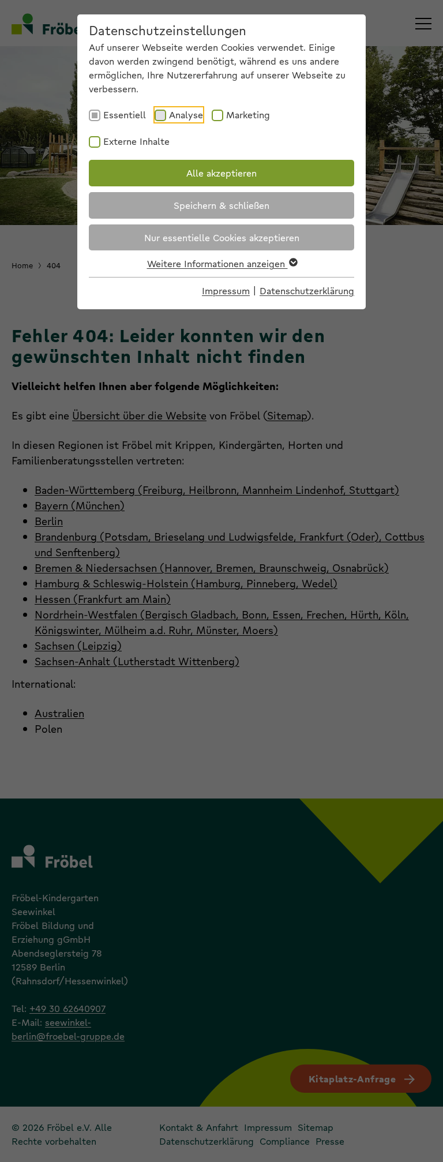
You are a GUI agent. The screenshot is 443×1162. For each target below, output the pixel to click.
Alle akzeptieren (221, 173)
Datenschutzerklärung (307, 290)
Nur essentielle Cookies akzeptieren (221, 237)
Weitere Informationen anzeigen (217, 263)
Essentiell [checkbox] (124, 114)
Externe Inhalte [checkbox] (136, 141)
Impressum (226, 290)
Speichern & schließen (221, 205)
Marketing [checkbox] (248, 114)
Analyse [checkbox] (186, 114)
